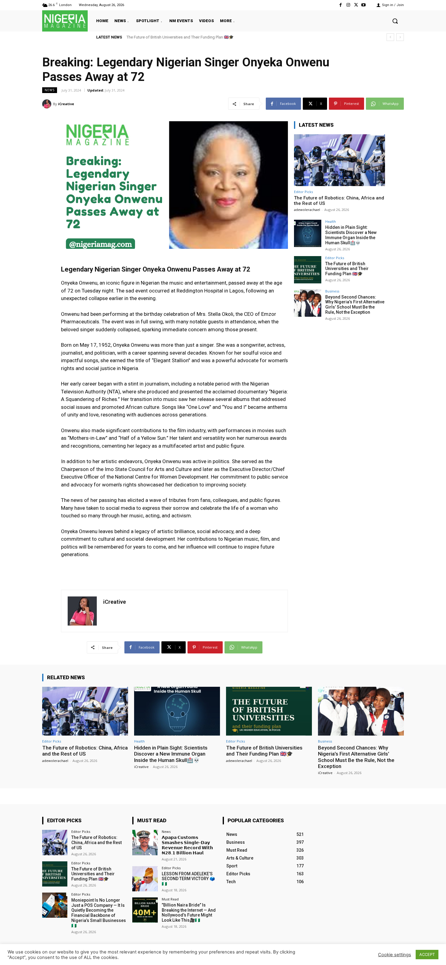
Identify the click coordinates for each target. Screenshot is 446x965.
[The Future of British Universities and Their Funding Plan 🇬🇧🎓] (307, 269)
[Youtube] (363, 5)
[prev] (390, 37)
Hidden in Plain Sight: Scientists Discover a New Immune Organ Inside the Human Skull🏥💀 (351, 235)
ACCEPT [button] (427, 954)
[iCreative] (47, 104)
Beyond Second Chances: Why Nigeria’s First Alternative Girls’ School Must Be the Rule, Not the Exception (218, 37)
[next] (400, 37)
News (50, 90)
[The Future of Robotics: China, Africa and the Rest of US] (339, 160)
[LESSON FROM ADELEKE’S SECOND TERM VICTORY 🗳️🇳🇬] (144, 878)
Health (330, 221)
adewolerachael (307, 209)
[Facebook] (340, 5)
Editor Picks (303, 191)
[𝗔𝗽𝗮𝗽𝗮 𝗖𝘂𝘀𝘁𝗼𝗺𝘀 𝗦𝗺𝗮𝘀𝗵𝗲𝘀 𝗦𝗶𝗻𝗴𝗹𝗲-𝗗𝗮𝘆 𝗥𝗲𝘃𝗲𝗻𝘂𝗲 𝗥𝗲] (144, 842)
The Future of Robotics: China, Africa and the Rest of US (85, 751)
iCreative (66, 104)
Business (332, 291)
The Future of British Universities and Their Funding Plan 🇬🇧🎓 (347, 268)
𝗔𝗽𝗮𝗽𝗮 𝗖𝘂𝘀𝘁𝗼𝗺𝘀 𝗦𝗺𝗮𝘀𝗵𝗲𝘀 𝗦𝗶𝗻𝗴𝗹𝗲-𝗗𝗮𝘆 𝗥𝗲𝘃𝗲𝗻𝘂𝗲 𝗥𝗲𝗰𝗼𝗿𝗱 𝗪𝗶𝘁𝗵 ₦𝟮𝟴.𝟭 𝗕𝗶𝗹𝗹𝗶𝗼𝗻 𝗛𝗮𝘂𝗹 (187, 845)
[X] (356, 5)
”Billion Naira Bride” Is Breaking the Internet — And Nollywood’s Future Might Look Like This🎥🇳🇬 (189, 913)
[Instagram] (348, 5)
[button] (395, 21)
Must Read (170, 899)
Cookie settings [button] (394, 954)
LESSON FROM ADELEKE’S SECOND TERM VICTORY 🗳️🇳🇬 (188, 879)
